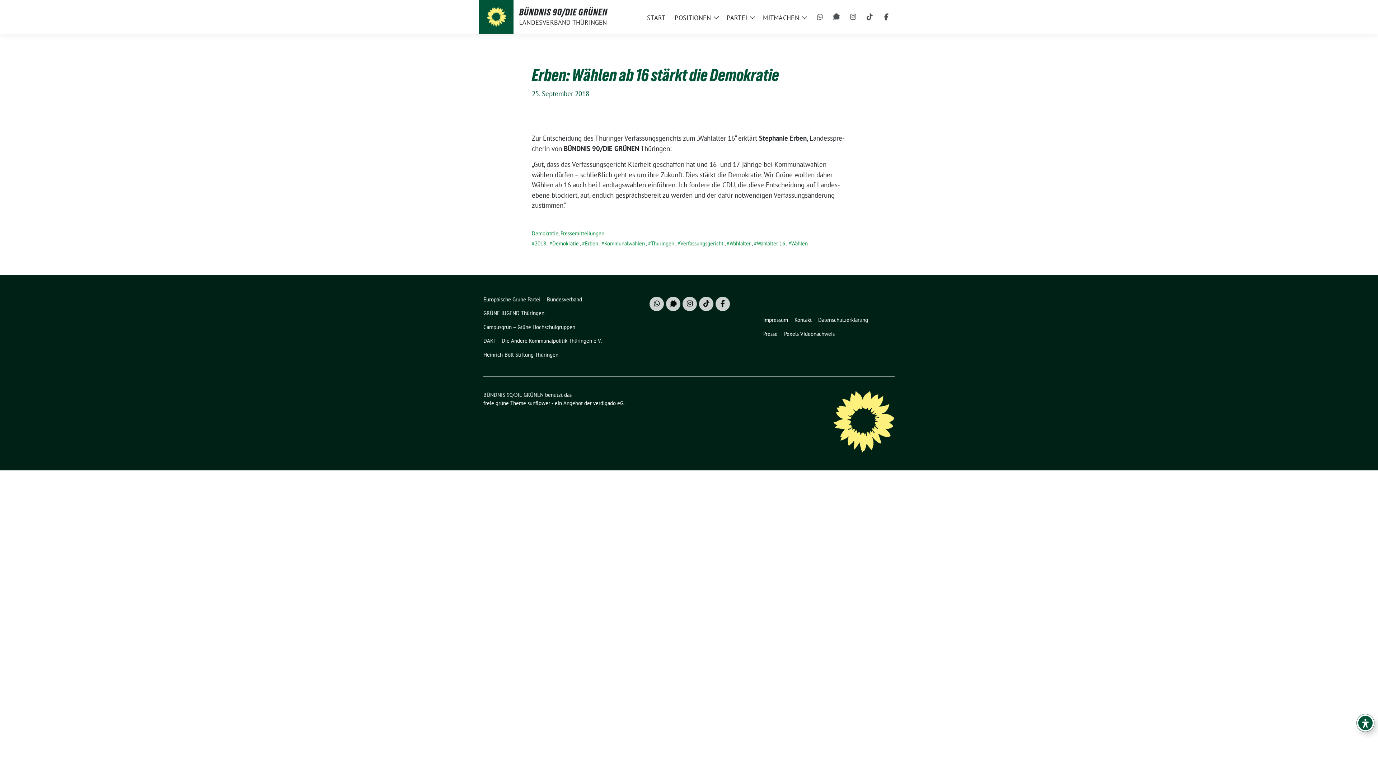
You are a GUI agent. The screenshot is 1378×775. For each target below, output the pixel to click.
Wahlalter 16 (771, 243)
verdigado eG (608, 403)
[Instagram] (853, 17)
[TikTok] (870, 17)
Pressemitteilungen (582, 233)
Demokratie (545, 233)
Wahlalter (740, 243)
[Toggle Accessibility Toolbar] (1365, 723)
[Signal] (837, 17)
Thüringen (662, 243)
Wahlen (799, 243)
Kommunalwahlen (624, 243)
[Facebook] (886, 17)
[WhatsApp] (820, 17)
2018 (540, 243)
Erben (591, 243)
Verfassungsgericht (701, 243)
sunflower (539, 403)
